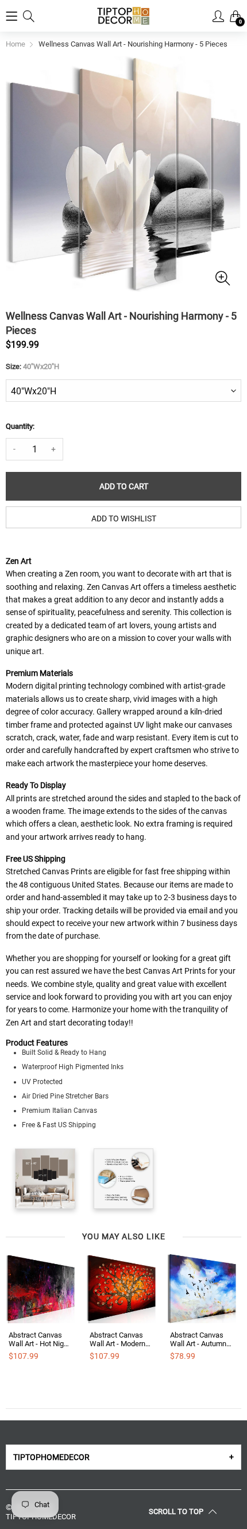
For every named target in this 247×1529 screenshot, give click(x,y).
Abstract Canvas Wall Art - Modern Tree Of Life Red (117, 1340)
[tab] (123, 1457)
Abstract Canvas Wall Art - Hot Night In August (39, 1340)
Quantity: (20, 426)
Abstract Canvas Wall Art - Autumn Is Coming (198, 1340)
